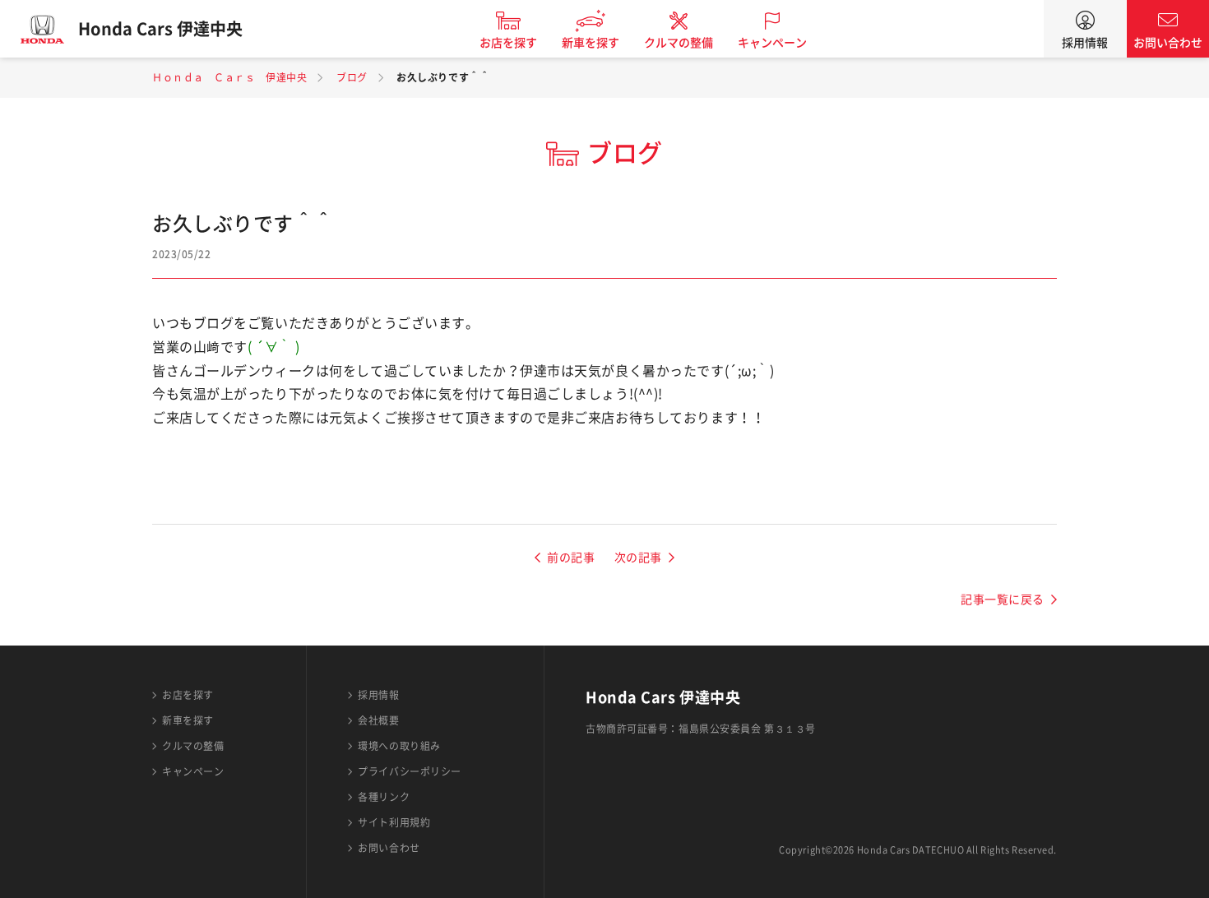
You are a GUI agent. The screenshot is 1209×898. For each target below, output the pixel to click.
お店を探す (508, 43)
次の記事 (638, 557)
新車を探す (590, 43)
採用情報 (1085, 43)
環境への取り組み (399, 746)
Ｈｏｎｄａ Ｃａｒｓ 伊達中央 (229, 77)
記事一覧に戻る (1003, 599)
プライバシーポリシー (409, 771)
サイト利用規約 (394, 822)
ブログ (352, 77)
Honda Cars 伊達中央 (160, 29)
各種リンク (384, 797)
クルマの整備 (678, 43)
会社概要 (378, 720)
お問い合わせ (1167, 43)
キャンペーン (772, 43)
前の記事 (571, 557)
